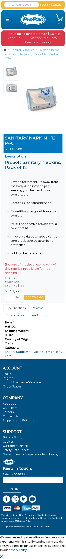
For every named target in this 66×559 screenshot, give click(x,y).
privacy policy (17, 550)
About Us (9, 403)
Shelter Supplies (22, 50)
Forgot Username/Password (22, 382)
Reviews (37, 308)
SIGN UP (12, 489)
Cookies (8, 441)
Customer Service (15, 446)
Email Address (14, 474)
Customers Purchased (22, 315)
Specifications (16, 308)
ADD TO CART (34, 297)
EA (17, 297)
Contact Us (10, 416)
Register (9, 378)
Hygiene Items (49, 50)
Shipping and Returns (18, 420)
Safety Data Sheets (16, 450)
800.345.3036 (50, 4)
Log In (7, 374)
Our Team (10, 408)
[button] (7, 20)
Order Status (12, 386)
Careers (8, 412)
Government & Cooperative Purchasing (30, 454)
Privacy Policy (12, 437)
